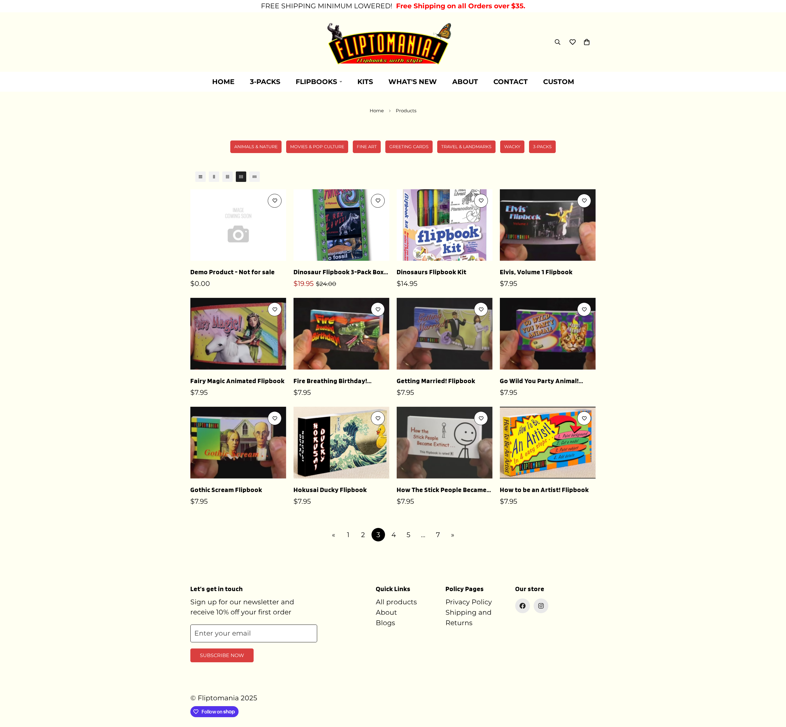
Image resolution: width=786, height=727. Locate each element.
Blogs (385, 623)
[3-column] (227, 176)
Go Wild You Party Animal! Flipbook (539, 381)
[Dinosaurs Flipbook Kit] (444, 225)
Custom (558, 82)
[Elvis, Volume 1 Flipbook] (548, 225)
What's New (412, 82)
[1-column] (200, 176)
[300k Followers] (522, 605)
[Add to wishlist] (275, 201)
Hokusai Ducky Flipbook (330, 490)
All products (396, 602)
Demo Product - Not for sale (232, 272)
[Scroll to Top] (774, 694)
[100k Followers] (541, 605)
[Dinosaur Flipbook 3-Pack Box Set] (341, 225)
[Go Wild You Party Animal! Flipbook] (548, 334)
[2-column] (214, 176)
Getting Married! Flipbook (436, 381)
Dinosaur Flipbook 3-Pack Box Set (339, 272)
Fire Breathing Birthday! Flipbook (330, 381)
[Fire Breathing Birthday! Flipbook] (341, 334)
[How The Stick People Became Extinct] (444, 443)
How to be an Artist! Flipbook (544, 490)
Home (223, 82)
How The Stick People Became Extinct (442, 490)
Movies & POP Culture (317, 146)
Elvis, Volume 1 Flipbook (536, 272)
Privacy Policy (469, 602)
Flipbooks (316, 82)
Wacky (512, 146)
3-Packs (265, 82)
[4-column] (241, 176)
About (465, 82)
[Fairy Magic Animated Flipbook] (238, 334)
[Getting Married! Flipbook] (444, 334)
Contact (510, 82)
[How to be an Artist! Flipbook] (548, 443)
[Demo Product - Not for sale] (238, 225)
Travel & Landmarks (466, 146)
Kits (365, 82)
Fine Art (367, 146)
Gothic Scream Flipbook (226, 490)
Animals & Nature (256, 146)
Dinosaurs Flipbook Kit (431, 272)
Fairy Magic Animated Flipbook (237, 381)
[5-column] (254, 176)
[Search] (558, 42)
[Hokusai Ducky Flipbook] (341, 443)
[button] (587, 42)
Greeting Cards (409, 146)
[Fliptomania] (393, 42)
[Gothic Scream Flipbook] (238, 443)
